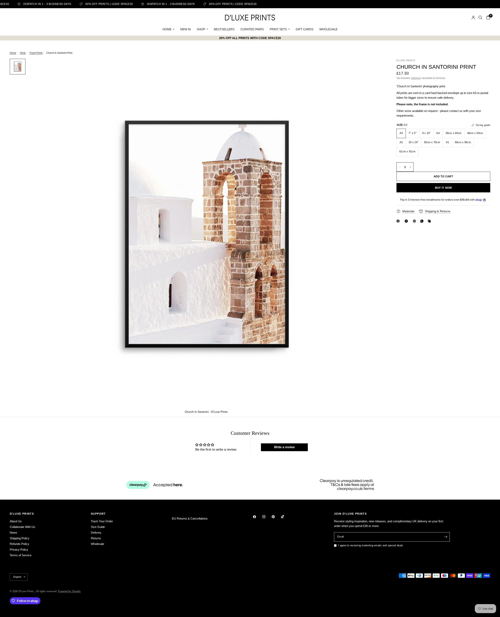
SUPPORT (98, 513)
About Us (16, 521)
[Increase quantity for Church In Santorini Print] (410, 167)
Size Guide (98, 527)
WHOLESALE (328, 29)
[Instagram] (266, 517)
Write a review (284, 447)
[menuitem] (168, 29)
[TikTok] (285, 516)
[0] (487, 17)
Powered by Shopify (69, 591)
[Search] (480, 17)
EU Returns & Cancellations (190, 518)
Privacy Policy (19, 549)
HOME (166, 29)
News (13, 532)
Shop (23, 53)
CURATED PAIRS (252, 29)
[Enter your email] (446, 537)
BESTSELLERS (224, 29)
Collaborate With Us (22, 527)
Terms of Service (20, 555)
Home (13, 53)
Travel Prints (36, 53)
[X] (407, 221)
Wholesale (97, 544)
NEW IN (185, 29)
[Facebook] (398, 221)
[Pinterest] (415, 221)
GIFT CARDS (304, 29)
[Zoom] (376, 67)
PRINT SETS (278, 29)
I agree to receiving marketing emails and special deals (370, 545)
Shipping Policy (19, 538)
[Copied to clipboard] (430, 221)
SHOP (201, 29)
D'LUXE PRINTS (22, 513)
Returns (96, 538)
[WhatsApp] (422, 221)
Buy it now (443, 187)
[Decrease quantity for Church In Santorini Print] (400, 167)
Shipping (416, 78)
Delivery (96, 532)
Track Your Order (102, 521)
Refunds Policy (19, 544)
